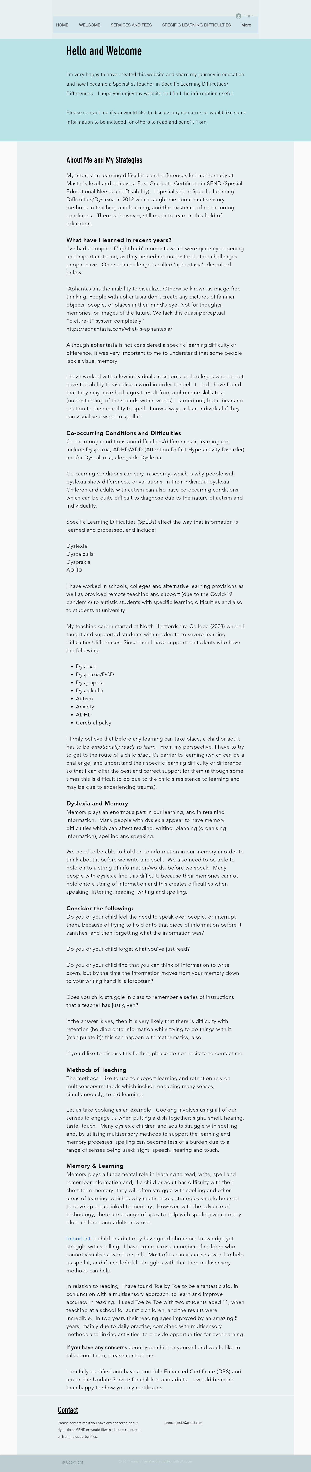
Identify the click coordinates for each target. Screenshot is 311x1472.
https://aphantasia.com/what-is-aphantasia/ (119, 329)
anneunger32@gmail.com (183, 1423)
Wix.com (186, 1462)
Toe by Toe (167, 1286)
